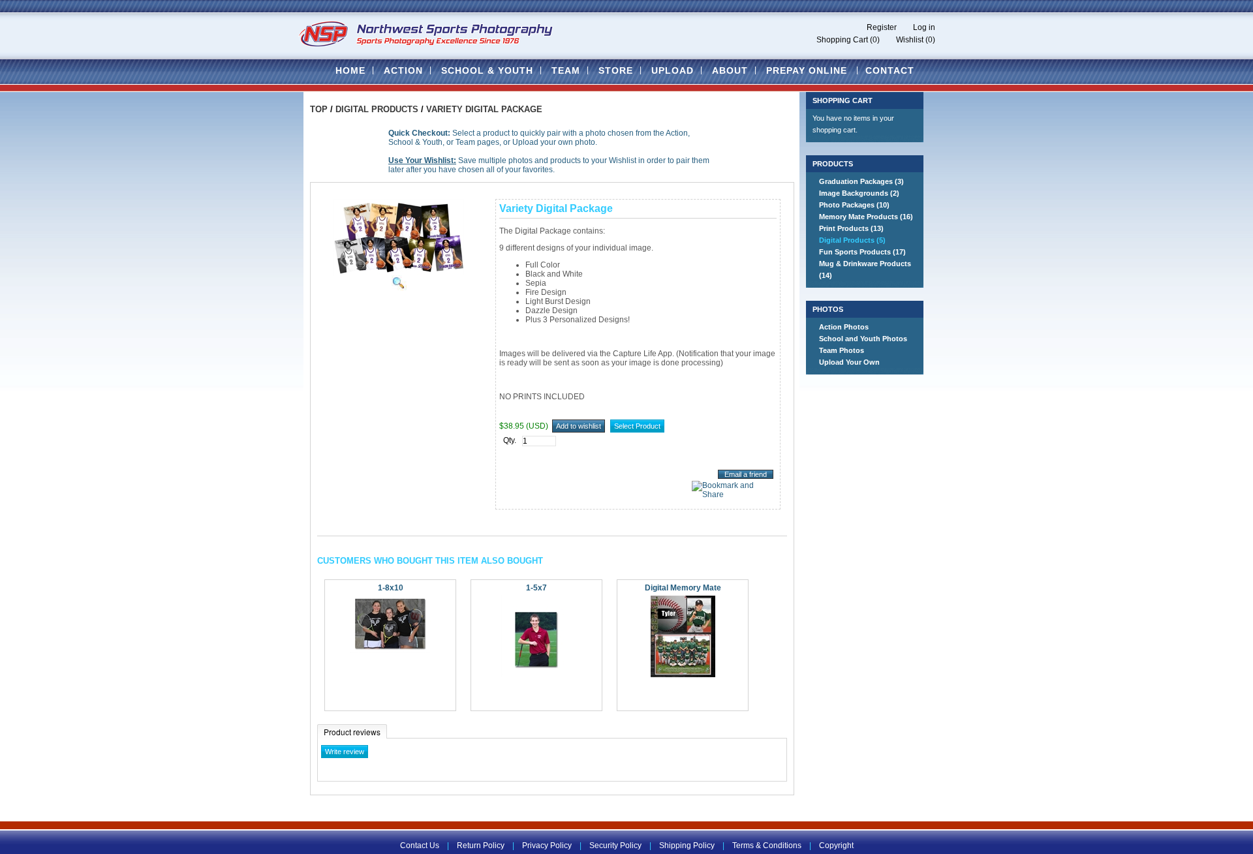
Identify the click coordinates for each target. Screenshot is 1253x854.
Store (615, 70)
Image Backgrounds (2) (859, 193)
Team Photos (841, 350)
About (730, 70)
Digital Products (376, 109)
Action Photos (844, 327)
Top (319, 109)
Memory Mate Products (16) (866, 217)
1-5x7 (536, 587)
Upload (672, 70)
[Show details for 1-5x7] (536, 674)
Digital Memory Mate (683, 587)
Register (882, 27)
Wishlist (909, 39)
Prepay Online (806, 70)
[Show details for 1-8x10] (390, 650)
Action (403, 70)
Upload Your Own (849, 362)
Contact (889, 70)
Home (350, 70)
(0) (875, 39)
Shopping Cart (842, 39)
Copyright (836, 845)
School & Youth (487, 70)
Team (565, 70)
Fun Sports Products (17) (862, 252)
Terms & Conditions (766, 845)
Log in (924, 27)
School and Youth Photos (863, 339)
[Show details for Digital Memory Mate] (683, 674)
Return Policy (480, 845)
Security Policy (615, 845)
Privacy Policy (547, 845)
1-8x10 (390, 587)
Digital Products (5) (852, 240)
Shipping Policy (687, 845)
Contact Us (419, 845)
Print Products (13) (851, 228)
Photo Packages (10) (854, 205)
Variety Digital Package (484, 109)
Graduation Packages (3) (861, 181)
